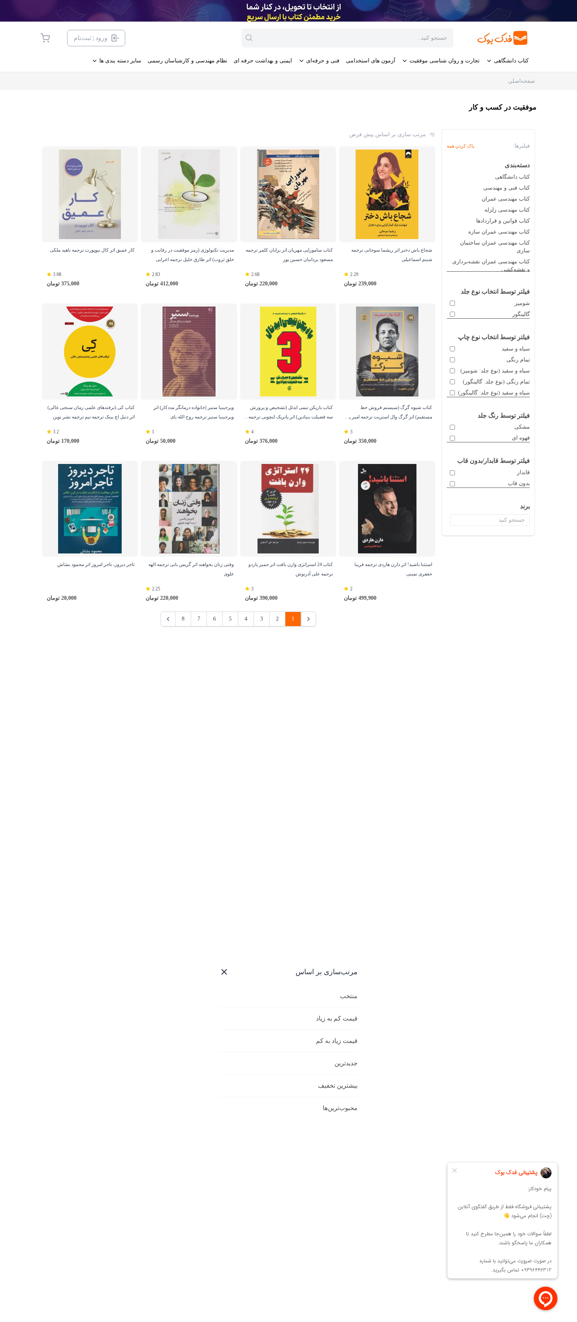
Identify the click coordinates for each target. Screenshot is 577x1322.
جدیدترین (346, 1063)
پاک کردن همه (460, 146)
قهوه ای (521, 438)
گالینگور (521, 314)
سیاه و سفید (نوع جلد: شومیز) (495, 371)
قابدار (523, 472)
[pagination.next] (168, 619)
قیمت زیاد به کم (337, 1040)
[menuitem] (507, 61)
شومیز (522, 303)
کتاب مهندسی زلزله (507, 210)
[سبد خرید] (45, 38)
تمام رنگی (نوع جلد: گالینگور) (496, 382)
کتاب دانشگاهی (512, 177)
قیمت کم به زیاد (337, 1018)
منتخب (349, 996)
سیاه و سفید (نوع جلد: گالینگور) (494, 393)
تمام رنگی (518, 360)
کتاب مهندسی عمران (506, 199)
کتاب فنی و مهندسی (506, 188)
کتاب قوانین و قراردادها (503, 221)
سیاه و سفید (516, 349)
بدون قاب (519, 483)
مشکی (522, 427)
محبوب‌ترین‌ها (340, 1108)
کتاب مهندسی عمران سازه (499, 232)
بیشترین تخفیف (338, 1085)
